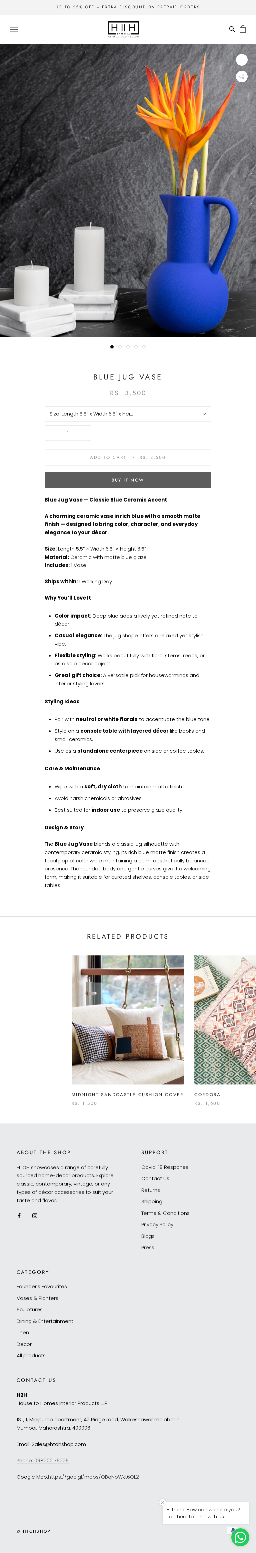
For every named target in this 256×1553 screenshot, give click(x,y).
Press (147, 1247)
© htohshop (34, 1531)
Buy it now (128, 480)
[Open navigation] (14, 29)
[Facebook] (19, 1215)
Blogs (148, 1236)
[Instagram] (34, 1215)
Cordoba (207, 1094)
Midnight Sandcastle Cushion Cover (128, 1094)
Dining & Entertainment (45, 1321)
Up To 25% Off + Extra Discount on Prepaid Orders (128, 7)
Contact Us (155, 1178)
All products (31, 1355)
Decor (24, 1344)
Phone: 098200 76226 (43, 1460)
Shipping (151, 1201)
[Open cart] (243, 29)
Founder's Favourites (42, 1286)
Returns (150, 1190)
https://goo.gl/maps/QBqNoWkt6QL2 (93, 1476)
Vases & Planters (37, 1298)
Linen (23, 1332)
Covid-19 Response (165, 1167)
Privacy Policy (157, 1224)
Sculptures (30, 1309)
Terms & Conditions (165, 1213)
